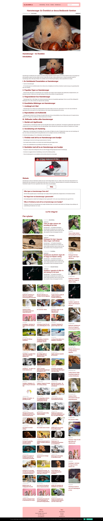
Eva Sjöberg (53, 251)
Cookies (52, 4)
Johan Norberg (51, 219)
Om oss (47, 4)
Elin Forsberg (51, 235)
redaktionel (78, 13)
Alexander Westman (54, 266)
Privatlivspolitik (89, 519)
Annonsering (42, 4)
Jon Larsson (33, 13)
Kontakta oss (58, 4)
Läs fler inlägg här (52, 212)
